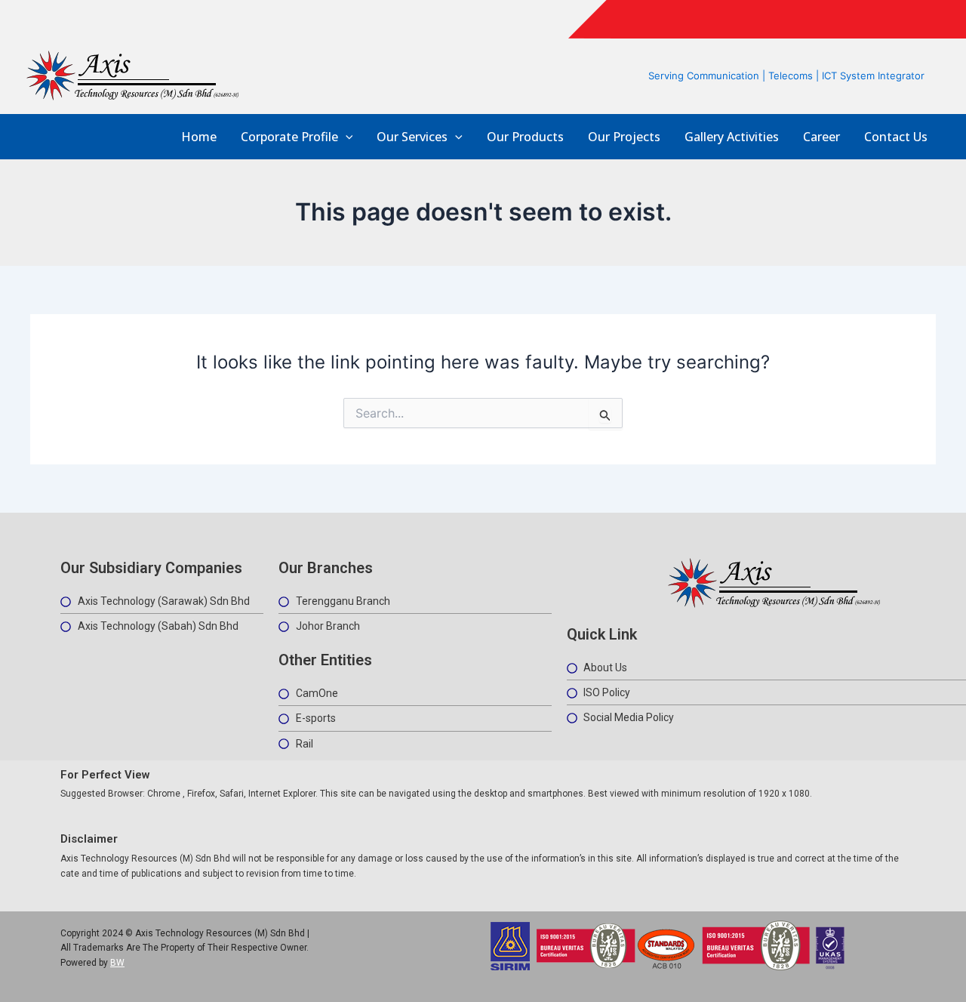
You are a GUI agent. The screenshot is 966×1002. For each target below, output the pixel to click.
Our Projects (624, 137)
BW (117, 962)
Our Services (412, 137)
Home (199, 137)
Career (821, 137)
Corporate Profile (289, 137)
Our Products (525, 137)
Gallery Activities (732, 137)
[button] (345, 137)
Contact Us (896, 137)
